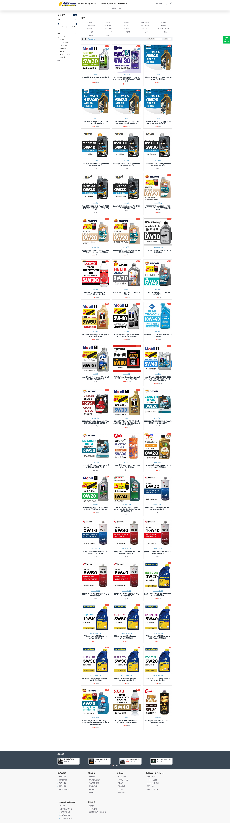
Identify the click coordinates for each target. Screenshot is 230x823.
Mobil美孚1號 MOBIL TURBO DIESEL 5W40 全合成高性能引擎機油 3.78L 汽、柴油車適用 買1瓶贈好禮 (157, 379)
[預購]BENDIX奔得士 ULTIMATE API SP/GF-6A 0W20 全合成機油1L (158, 122)
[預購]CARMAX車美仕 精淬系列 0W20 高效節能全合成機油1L (158, 508)
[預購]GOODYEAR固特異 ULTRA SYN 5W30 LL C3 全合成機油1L (127, 679)
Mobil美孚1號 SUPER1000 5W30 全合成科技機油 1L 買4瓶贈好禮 (95, 378)
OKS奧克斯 (96, 289)
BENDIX (158, 74)
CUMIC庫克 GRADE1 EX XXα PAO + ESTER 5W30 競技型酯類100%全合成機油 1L (126, 79)
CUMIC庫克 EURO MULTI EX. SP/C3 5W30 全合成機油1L (157, 722)
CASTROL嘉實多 (126, 504)
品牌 (59, 33)
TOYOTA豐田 (126, 374)
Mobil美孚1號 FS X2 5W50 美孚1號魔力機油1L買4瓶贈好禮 (95, 336)
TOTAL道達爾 (157, 462)
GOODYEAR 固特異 (158, 591)
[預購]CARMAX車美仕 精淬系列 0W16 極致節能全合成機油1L (95, 553)
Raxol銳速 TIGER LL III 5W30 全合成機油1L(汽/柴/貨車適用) (157, 165)
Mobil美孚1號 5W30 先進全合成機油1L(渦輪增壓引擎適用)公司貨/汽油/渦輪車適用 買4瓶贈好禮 (126, 423)
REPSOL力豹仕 (158, 203)
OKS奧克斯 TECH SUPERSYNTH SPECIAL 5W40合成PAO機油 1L (126, 722)
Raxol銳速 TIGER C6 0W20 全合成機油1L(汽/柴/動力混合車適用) (126, 207)
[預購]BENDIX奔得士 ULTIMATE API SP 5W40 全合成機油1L (158, 78)
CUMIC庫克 (127, 74)
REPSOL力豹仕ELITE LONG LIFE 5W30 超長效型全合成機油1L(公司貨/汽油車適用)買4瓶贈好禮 (95, 722)
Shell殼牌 (126, 289)
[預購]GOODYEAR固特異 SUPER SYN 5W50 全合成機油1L (127, 637)
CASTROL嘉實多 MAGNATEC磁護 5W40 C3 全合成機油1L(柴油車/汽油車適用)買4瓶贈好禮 (126, 509)
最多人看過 (61, 754)
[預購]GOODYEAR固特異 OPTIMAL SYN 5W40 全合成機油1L (157, 637)
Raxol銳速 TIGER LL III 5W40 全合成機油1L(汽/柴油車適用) (126, 165)
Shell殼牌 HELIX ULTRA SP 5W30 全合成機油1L (126, 293)
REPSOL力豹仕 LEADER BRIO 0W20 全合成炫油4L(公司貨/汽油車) (158, 422)
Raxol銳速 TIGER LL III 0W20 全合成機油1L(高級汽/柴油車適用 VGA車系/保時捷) (95, 208)
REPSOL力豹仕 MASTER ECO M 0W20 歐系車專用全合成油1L (126, 251)
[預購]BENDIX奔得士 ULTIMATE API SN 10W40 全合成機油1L (95, 122)
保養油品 (113, 8)
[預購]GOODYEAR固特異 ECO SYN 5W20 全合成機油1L (158, 679)
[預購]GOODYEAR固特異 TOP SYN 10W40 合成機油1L (95, 637)
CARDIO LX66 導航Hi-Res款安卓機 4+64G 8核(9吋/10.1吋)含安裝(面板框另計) (133, 759)
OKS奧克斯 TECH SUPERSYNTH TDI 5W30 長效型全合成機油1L (95, 293)
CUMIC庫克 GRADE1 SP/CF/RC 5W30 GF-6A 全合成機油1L (127, 466)
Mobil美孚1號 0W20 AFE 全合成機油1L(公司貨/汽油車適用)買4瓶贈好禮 (95, 508)
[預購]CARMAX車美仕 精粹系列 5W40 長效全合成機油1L (127, 595)
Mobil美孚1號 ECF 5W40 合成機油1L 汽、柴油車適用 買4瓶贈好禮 (126, 336)
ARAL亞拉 (158, 332)
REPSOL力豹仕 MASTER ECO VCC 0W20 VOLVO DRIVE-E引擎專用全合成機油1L (157, 208)
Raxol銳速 (95, 161)
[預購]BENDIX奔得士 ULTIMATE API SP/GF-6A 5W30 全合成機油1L (126, 122)
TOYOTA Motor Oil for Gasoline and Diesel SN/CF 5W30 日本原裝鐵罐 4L (127, 378)
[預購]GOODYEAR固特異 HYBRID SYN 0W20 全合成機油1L (157, 595)
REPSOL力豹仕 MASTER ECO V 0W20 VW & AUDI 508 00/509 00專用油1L (95, 251)
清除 (76, 15)
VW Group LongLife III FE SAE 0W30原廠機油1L (158, 251)
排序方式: (150, 39)
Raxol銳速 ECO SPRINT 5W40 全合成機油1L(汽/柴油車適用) (95, 165)
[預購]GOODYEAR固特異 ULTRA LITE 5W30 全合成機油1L (95, 679)
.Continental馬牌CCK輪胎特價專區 (102, 759)
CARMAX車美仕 (157, 504)
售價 (59, 20)
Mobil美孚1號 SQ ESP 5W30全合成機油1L (95, 78)
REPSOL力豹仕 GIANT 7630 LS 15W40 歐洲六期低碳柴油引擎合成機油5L (95, 422)
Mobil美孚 (95, 74)
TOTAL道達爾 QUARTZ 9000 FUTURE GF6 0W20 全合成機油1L (158, 466)
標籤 (59, 60)
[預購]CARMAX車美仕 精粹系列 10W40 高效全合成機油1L (157, 553)
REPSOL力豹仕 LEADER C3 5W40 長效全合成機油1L (157, 293)
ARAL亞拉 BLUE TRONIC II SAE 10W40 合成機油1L (158, 336)
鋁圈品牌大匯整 (69, 759)
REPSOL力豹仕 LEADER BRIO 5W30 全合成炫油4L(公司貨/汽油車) (95, 466)
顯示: (166, 39)
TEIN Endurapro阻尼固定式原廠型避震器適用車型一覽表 (164, 759)
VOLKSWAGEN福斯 (158, 247)
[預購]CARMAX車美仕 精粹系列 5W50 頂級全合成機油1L (95, 595)
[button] (113, 765)
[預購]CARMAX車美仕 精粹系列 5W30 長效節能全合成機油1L (127, 553)
